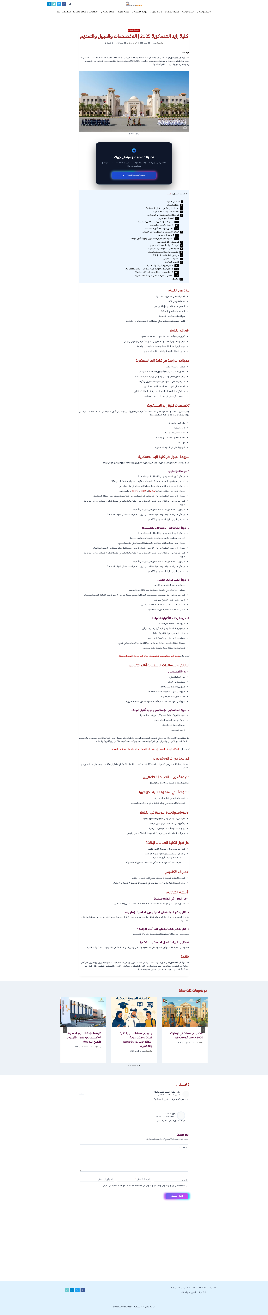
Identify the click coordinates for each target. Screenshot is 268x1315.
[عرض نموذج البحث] (69, 3)
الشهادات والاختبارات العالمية (85, 12)
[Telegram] (261, 1308)
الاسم (183, 1180)
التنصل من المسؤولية (180, 1288)
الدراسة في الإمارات (134, 30)
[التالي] (65, 1030)
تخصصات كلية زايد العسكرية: (167, 211)
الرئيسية (202, 1292)
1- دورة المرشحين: (168, 218)
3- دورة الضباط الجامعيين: (164, 225)
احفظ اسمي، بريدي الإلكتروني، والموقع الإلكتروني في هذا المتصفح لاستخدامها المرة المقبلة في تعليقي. (143, 1186)
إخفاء (169, 194)
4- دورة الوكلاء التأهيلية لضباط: (161, 228)
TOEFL (135, 491)
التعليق (183, 1148)
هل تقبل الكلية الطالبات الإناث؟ (167, 255)
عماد (154, 43)
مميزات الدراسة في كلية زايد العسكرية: (163, 208)
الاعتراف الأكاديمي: (172, 259)
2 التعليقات (109, 43)
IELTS (144, 491)
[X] (59, 4)
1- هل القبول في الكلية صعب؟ (162, 265)
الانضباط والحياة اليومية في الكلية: (165, 252)
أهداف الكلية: (174, 205)
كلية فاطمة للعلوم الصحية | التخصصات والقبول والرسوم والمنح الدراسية (84, 1037)
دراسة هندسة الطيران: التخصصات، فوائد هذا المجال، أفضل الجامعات (149, 656)
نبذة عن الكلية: (174, 201)
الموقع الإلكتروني (105, 1179)
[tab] (139, 1065)
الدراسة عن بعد (64, 12)
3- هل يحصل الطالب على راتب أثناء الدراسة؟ (156, 272)
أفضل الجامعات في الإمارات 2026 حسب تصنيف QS (186, 1035)
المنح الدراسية (188, 12)
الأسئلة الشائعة (199, 1288)
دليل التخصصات (172, 12)
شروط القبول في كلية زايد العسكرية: (164, 215)
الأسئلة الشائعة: (173, 262)
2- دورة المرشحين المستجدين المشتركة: (157, 222)
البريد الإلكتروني (142, 1179)
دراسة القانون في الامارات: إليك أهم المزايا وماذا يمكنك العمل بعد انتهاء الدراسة (146, 749)
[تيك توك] (54, 4)
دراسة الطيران (123, 12)
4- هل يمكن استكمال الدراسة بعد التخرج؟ (156, 275)
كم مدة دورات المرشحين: (169, 242)
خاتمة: (177, 279)
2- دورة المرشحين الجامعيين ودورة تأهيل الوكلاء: (154, 238)
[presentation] (185, 1012)
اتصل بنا (212, 1288)
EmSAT (152, 491)
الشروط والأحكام (188, 1292)
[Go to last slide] (203, 1030)
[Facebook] (64, 4)
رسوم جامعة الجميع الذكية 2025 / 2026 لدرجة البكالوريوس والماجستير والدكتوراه (136, 1039)
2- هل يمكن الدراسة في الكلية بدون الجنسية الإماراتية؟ (151, 269)
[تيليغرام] (49, 4)
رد (81, 1092)
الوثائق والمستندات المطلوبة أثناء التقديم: (162, 232)
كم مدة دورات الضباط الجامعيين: (165, 245)
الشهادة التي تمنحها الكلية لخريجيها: (165, 248)
